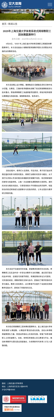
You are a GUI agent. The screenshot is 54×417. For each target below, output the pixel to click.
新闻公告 (12, 23)
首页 (4, 23)
